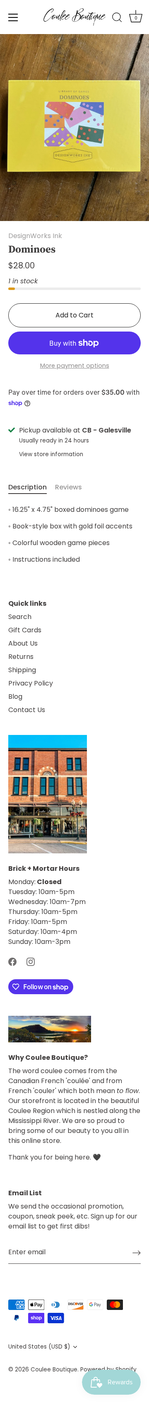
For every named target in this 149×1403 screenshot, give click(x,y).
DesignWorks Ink (35, 236)
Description (27, 487)
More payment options (74, 365)
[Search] (117, 19)
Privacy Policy (30, 683)
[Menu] (13, 17)
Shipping (22, 670)
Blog (15, 696)
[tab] (31, 487)
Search (19, 617)
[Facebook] (12, 961)
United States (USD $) (39, 1346)
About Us (23, 643)
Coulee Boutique (54, 1370)
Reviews (68, 487)
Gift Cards (24, 630)
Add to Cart (74, 315)
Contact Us (26, 710)
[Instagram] (30, 961)
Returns (21, 656)
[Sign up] (136, 1252)
